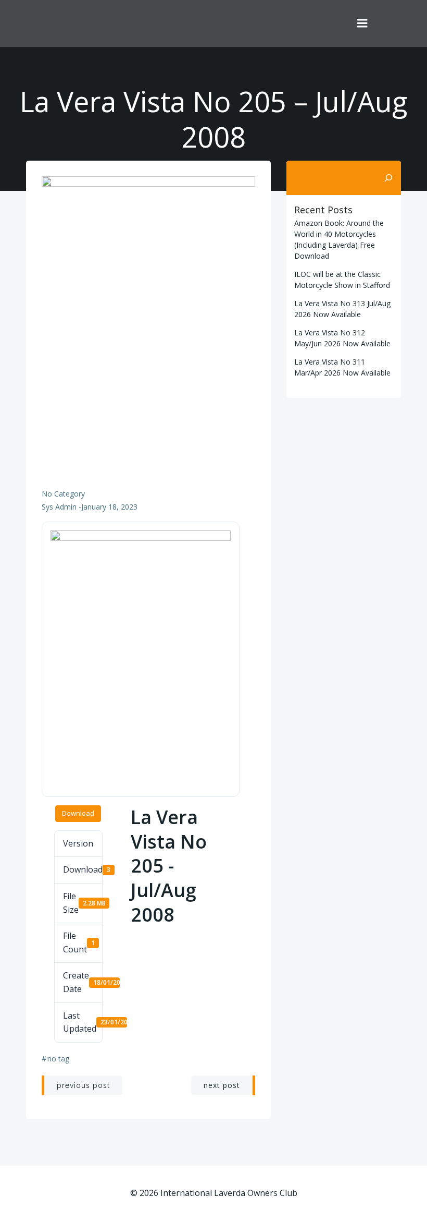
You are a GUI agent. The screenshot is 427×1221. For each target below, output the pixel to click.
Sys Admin (59, 507)
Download (78, 813)
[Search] (388, 178)
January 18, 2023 (109, 507)
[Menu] (362, 23)
